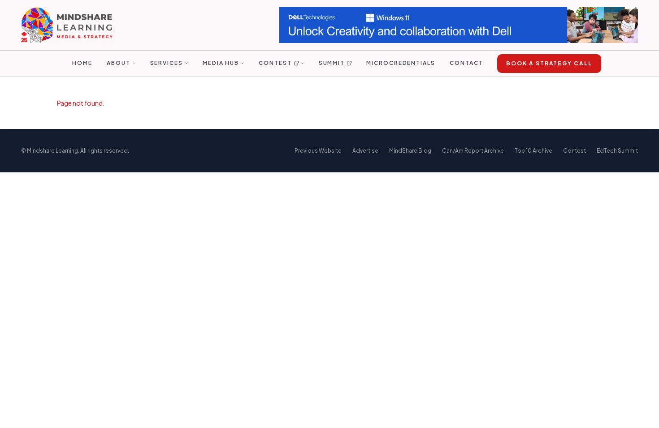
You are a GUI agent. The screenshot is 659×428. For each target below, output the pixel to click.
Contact (466, 63)
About (118, 63)
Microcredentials (400, 63)
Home (82, 63)
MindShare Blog (410, 150)
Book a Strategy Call (549, 63)
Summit (332, 63)
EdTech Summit (617, 150)
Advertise (365, 150)
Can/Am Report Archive (473, 150)
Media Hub (221, 63)
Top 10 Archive (533, 150)
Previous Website (318, 150)
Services (166, 63)
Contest (275, 63)
